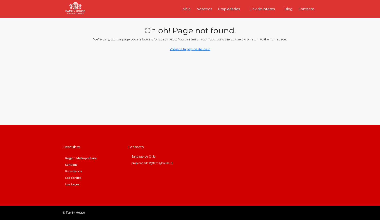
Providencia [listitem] (73, 171)
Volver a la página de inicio (190, 49)
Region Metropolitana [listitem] (81, 158)
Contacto (306, 9)
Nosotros (204, 9)
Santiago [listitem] (71, 164)
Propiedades (229, 9)
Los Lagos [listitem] (72, 184)
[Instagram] (307, 212)
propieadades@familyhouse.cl (152, 163)
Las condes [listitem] (73, 178)
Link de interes (262, 9)
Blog (288, 9)
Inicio (186, 9)
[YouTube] (314, 212)
